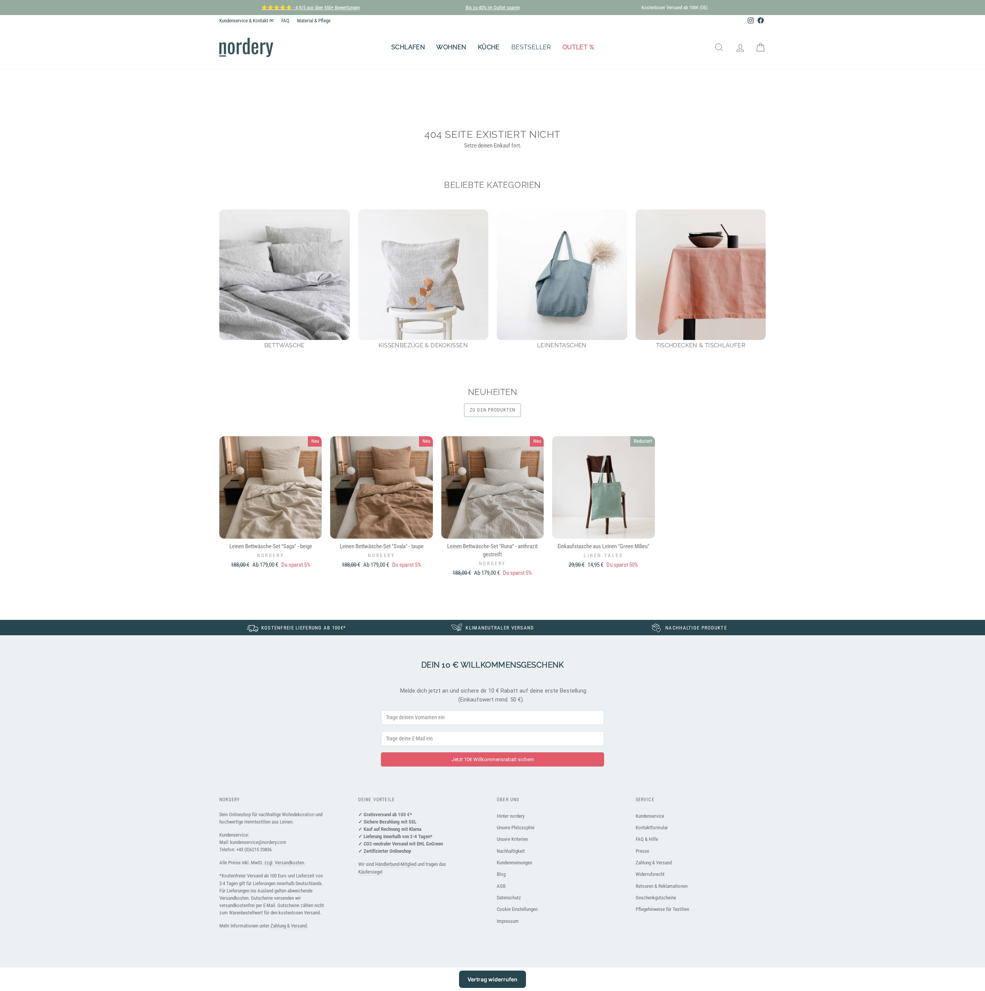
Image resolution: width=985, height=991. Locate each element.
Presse (642, 851)
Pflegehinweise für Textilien (662, 909)
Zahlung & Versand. (289, 926)
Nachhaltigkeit (511, 851)
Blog (501, 874)
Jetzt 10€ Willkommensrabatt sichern (492, 759)
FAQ (285, 20)
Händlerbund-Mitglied (395, 864)
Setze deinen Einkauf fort (492, 145)
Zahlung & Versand (654, 862)
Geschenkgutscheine (656, 898)
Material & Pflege (314, 20)
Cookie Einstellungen (517, 909)
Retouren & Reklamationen (662, 886)
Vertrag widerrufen (492, 979)
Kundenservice (650, 816)
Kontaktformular (652, 827)
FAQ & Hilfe (647, 839)
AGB (501, 886)
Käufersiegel (370, 872)
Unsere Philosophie (515, 827)
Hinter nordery (510, 816)
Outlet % (578, 47)
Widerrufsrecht (650, 874)
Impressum (508, 921)
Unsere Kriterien (512, 839)
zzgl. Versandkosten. (284, 862)
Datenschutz (509, 898)
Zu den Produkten (492, 410)
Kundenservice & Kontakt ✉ (246, 20)
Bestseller (531, 47)
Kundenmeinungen (514, 862)
